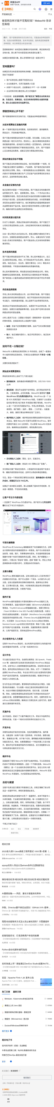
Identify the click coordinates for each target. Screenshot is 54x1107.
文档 (4, 1083)
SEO (12, 829)
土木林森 (5, 971)
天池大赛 (18, 1083)
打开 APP (46, 3)
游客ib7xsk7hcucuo (8, 928)
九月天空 (5, 943)
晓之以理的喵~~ (7, 872)
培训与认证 (26, 1083)
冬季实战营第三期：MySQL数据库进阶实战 (19, 1050)
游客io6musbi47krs (8, 858)
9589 (4, 900)
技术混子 (5, 957)
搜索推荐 (36, 829)
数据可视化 (14, 833)
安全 (19, 829)
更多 (4, 1061)
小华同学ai (5, 914)
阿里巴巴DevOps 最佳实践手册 (14, 1055)
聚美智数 (5, 886)
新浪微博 (14, 1070)
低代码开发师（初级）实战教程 (14, 1045)
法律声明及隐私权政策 (10, 1092)
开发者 (27, 829)
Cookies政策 (23, 1092)
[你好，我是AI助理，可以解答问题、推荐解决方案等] (40, 9)
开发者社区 (10, 1083)
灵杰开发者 (6, 985)
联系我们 (27, 1077)
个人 (50, 14)
